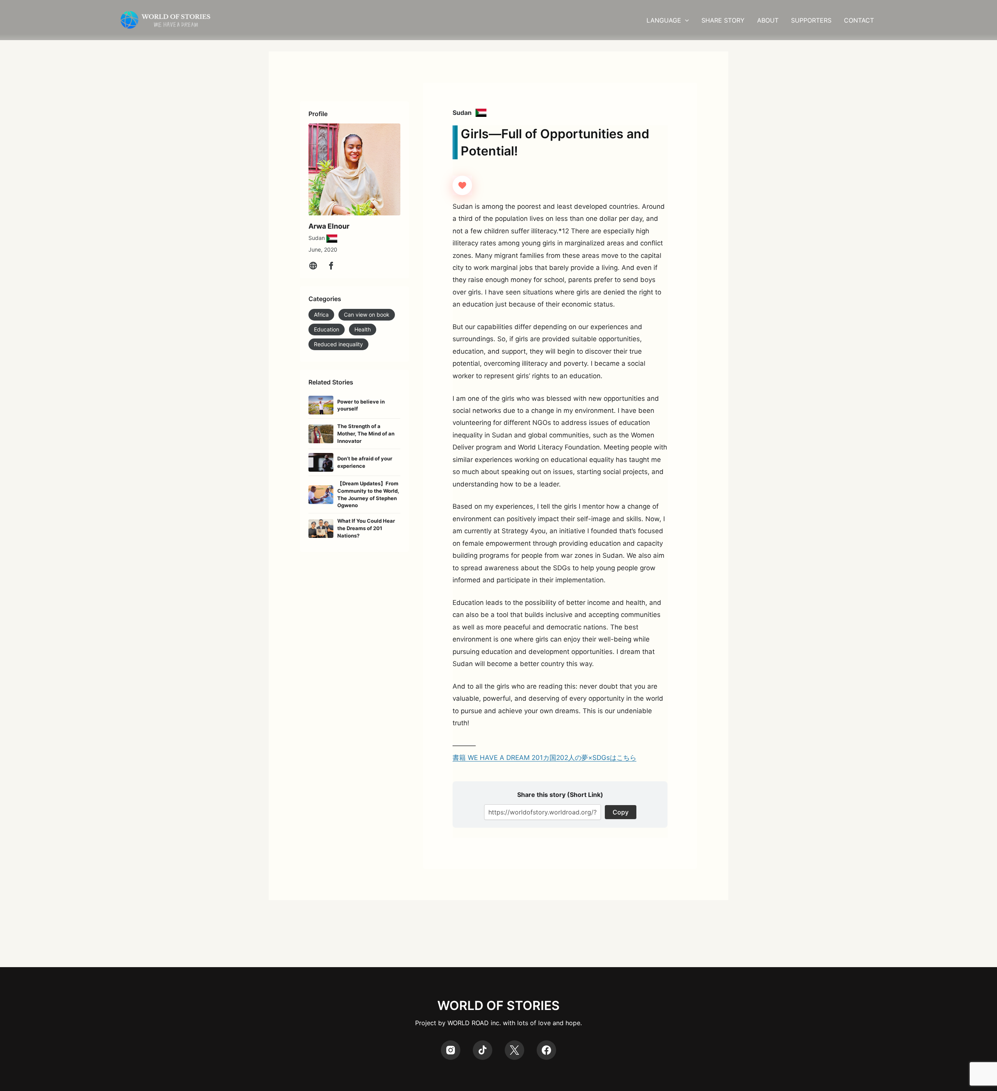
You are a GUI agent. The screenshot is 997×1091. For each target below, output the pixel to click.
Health (362, 329)
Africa (321, 314)
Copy (621, 812)
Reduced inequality (338, 344)
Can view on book (366, 314)
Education (326, 329)
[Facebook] (331, 265)
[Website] (313, 265)
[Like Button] (462, 185)
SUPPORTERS (811, 20)
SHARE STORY (723, 20)
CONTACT (859, 20)
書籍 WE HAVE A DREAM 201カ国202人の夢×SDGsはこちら (544, 757)
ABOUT (768, 20)
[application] (685, 20)
